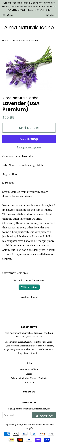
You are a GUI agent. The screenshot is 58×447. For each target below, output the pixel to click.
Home (5, 40)
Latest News (29, 327)
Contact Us (29, 382)
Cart (53, 15)
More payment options (29, 147)
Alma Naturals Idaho (29, 27)
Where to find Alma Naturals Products (29, 378)
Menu (9, 15)
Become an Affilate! (29, 369)
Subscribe (44, 415)
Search (29, 373)
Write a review (29, 287)
